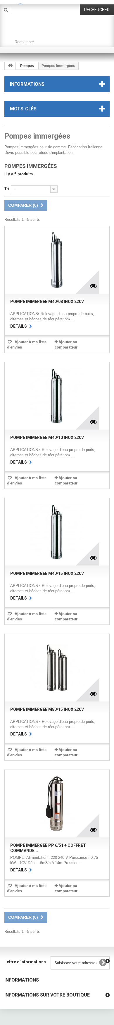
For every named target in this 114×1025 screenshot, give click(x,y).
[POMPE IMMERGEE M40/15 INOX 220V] (57, 531)
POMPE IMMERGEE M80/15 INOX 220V (47, 709)
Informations (27, 84)
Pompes (27, 66)
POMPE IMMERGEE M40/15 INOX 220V (47, 573)
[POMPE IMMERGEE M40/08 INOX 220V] (57, 260)
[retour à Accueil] (10, 66)
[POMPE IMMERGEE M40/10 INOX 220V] (57, 396)
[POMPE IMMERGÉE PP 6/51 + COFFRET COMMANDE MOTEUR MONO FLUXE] (57, 803)
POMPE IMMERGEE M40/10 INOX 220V (47, 437)
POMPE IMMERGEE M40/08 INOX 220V (47, 301)
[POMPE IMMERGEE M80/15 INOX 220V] (57, 667)
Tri (6, 188)
